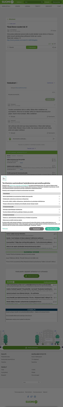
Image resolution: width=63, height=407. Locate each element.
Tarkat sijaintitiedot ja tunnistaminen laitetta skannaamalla (18, 196)
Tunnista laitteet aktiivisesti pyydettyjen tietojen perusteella (18, 212)
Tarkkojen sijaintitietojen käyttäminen (12, 209)
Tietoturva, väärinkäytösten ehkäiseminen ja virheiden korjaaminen (20, 217)
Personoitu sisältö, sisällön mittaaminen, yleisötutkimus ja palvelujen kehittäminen (24, 201)
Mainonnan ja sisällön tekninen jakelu (12, 220)
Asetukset (36, 229)
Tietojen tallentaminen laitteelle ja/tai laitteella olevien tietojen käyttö (20, 203)
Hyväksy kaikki (52, 229)
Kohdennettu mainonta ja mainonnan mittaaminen (15, 199)
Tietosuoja (5, 228)
